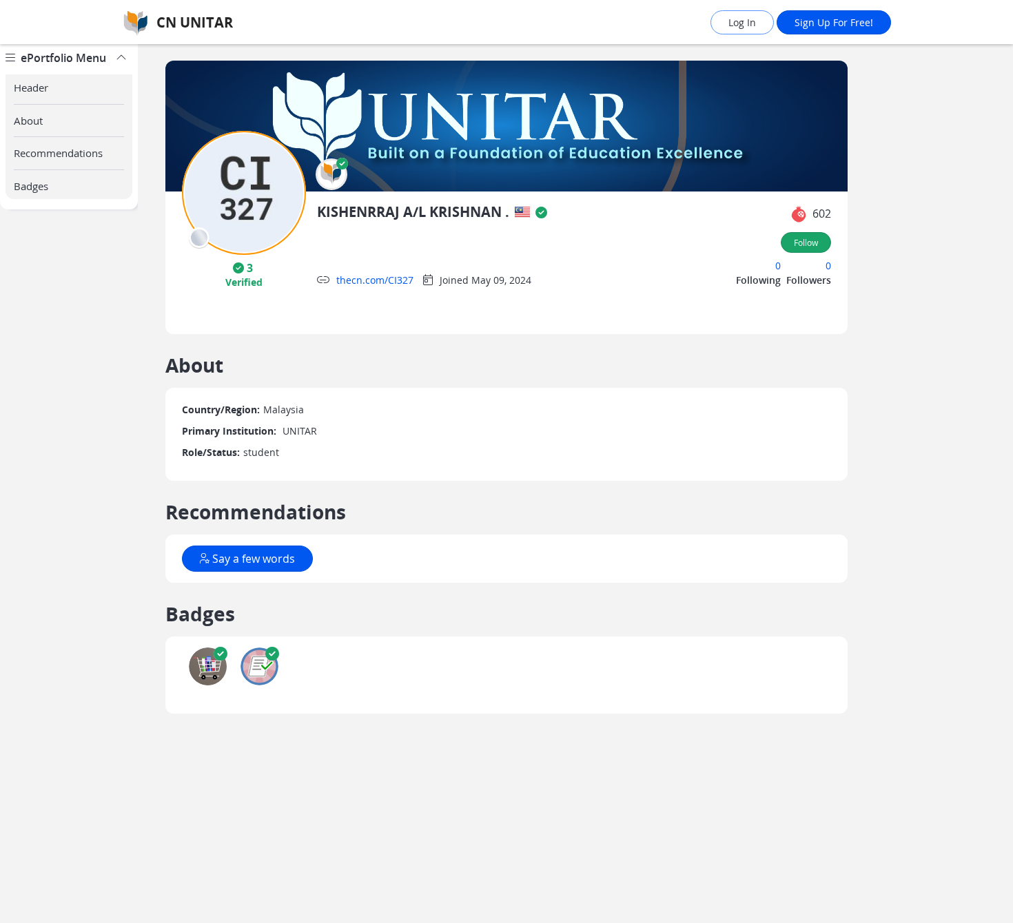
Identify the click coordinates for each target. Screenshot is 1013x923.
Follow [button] (806, 242)
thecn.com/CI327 (374, 280)
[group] (69, 483)
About (28, 120)
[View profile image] (244, 191)
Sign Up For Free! (834, 22)
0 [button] (778, 265)
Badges (31, 186)
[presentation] (199, 237)
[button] (331, 174)
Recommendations (58, 153)
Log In (742, 22)
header (31, 87)
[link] (234, 22)
